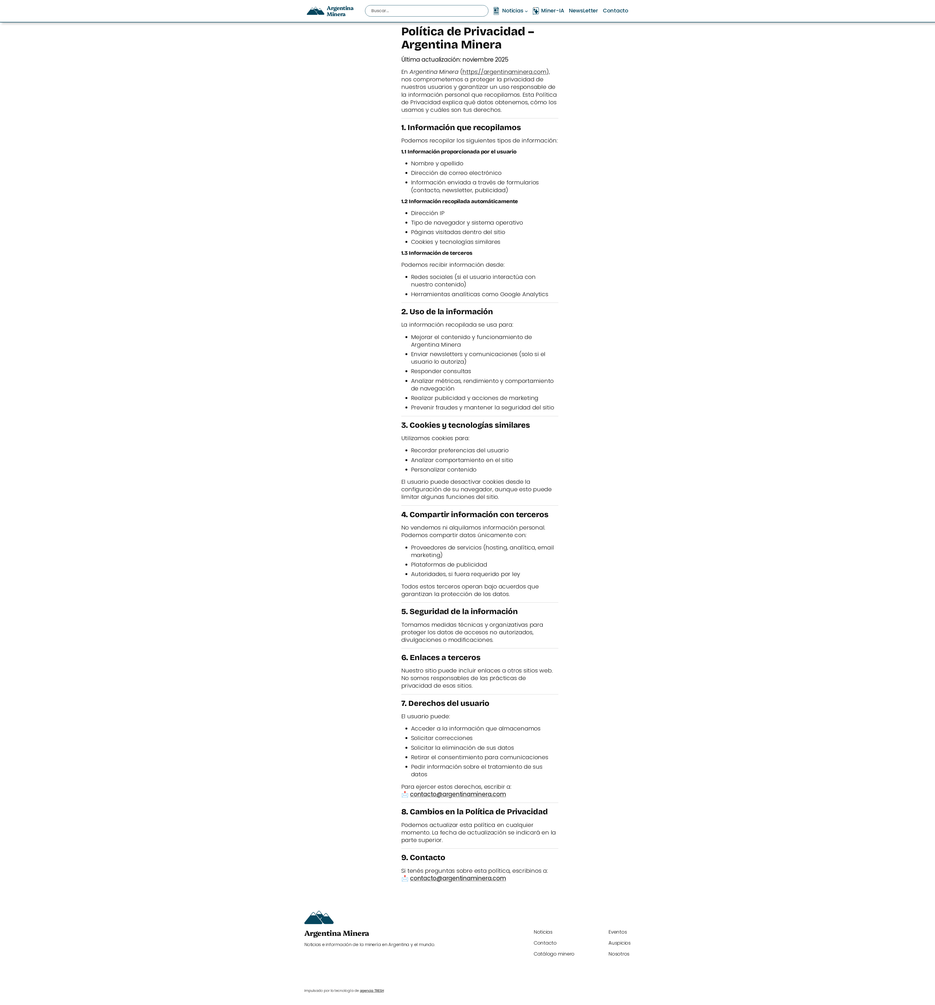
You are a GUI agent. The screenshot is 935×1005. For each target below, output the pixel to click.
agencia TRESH (372, 990)
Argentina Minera (340, 11)
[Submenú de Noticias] (526, 10)
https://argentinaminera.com (504, 72)
